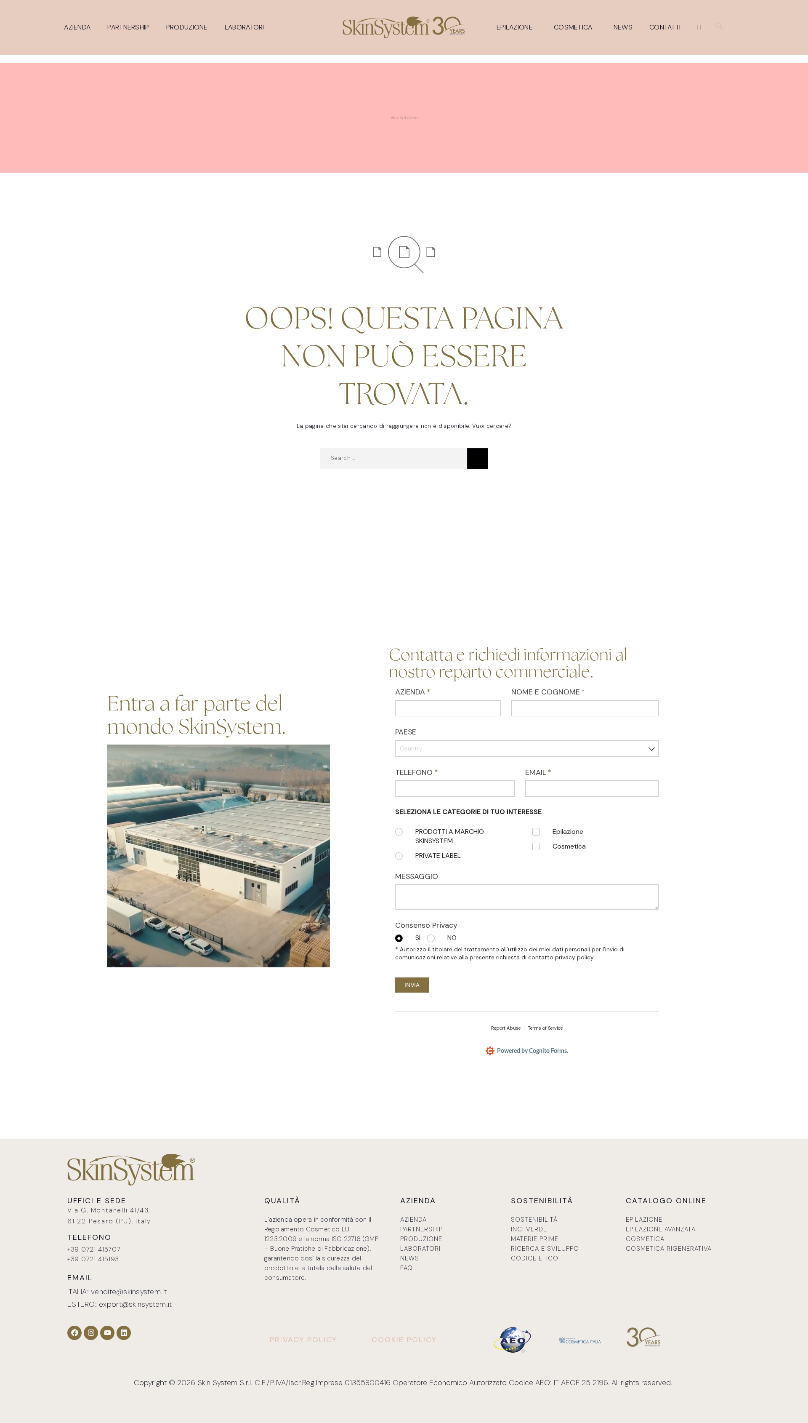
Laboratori (244, 27)
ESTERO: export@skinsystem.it (119, 1304)
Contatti (664, 27)
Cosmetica (573, 27)
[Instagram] (91, 1333)
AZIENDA (427, 692)
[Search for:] (393, 458)
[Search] (477, 458)
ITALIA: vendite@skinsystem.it (117, 1292)
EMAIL (553, 772)
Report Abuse (506, 1028)
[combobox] (527, 748)
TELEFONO (431, 772)
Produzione (187, 27)
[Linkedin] (124, 1333)
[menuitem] (702, 27)
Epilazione (515, 27)
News (623, 27)
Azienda (77, 27)
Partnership (128, 27)
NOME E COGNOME (563, 692)
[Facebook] (74, 1333)
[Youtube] (107, 1333)
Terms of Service (545, 1028)
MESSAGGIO (416, 876)
